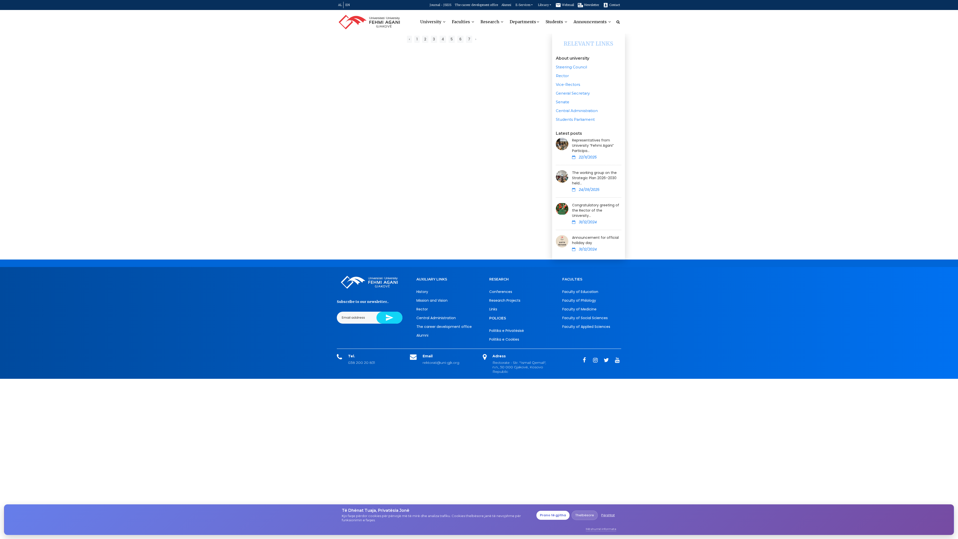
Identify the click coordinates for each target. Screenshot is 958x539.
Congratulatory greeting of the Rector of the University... (595, 210)
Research (490, 21)
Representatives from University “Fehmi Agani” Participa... (593, 145)
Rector (562, 75)
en (347, 5)
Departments (523, 21)
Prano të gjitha (553, 515)
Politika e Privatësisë (506, 330)
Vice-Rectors (568, 84)
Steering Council (571, 67)
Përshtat (608, 515)
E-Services (522, 5)
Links (493, 309)
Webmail (567, 5)
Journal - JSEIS (440, 5)
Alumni (506, 5)
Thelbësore (584, 515)
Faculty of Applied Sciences (586, 326)
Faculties (461, 21)
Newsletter (591, 5)
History (422, 291)
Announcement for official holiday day (595, 240)
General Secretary (573, 93)
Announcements (591, 21)
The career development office (476, 5)
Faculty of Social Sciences (585, 317)
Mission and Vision (432, 300)
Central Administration (577, 110)
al (340, 5)
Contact (614, 5)
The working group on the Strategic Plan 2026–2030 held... (594, 178)
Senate (562, 102)
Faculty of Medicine (579, 309)
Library (543, 5)
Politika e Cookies (504, 339)
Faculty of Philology (579, 300)
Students (555, 21)
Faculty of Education (580, 291)
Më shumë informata (601, 529)
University (431, 21)
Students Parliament (575, 119)
